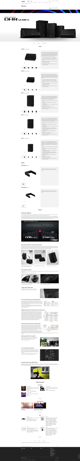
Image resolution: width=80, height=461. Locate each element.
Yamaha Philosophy (52, 452)
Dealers (41, 448)
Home (21, 3)
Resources (39, 2)
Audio (23, 3)
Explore (50, 2)
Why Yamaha (46, 2)
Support (43, 2)
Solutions (31, 2)
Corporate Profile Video (52, 450)
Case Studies (35, 2)
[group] (24, 68)
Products (28, 2)
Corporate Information (52, 449)
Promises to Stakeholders (52, 453)
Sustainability (51, 455)
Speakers (27, 3)
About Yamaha (51, 448)
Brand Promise (51, 451)
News (31, 448)
